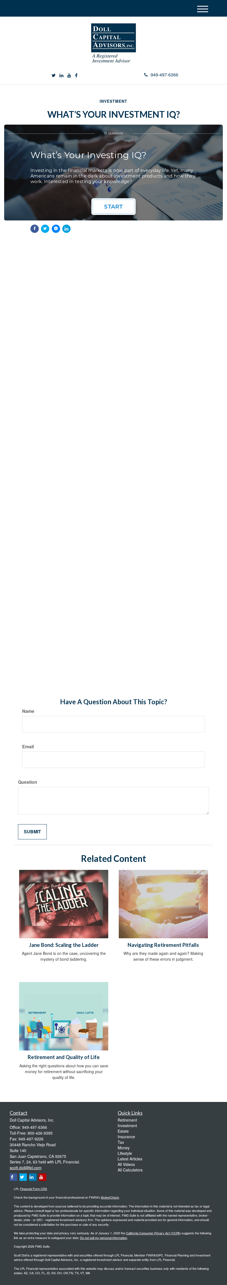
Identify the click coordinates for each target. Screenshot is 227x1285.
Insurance (126, 1136)
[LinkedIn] (61, 75)
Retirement (127, 1120)
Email (28, 747)
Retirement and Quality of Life (64, 1057)
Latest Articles (130, 1158)
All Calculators (130, 1170)
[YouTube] (69, 75)
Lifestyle (125, 1153)
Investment (127, 1125)
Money (124, 1147)
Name (28, 711)
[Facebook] (76, 75)
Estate (123, 1131)
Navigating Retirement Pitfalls (163, 945)
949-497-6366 (164, 74)
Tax (121, 1142)
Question (27, 782)
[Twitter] (53, 75)
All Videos (126, 1164)
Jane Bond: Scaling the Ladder (64, 945)
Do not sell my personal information (103, 1237)
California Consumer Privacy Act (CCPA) (153, 1233)
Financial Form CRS (33, 1188)
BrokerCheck (110, 1197)
